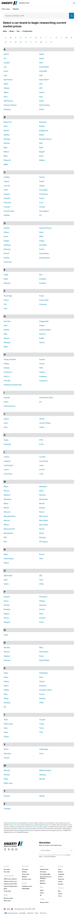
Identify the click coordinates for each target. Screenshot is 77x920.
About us (60, 871)
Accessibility (22, 913)
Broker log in (7, 900)
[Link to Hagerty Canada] (8, 909)
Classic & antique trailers (10, 886)
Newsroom (61, 879)
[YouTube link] (16, 849)
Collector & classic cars (10, 881)
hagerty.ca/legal (25, 828)
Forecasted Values (37, 826)
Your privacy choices (12, 913)
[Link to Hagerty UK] (12, 909)
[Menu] (74, 3)
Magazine (24, 876)
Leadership (61, 874)
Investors (60, 884)
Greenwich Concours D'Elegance (45, 877)
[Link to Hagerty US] (5, 909)
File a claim (7, 871)
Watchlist (16, 9)
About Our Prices (15, 825)
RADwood (42, 883)
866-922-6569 (25, 888)
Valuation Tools (24, 3)
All (40, 895)
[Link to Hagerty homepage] (13, 844)
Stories (42, 892)
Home (59, 869)
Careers (60, 876)
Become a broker (8, 898)
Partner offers (25, 874)
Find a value (6, 9)
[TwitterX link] (9, 849)
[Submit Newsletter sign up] (70, 850)
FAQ (59, 891)
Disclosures (30, 913)
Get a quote (7, 869)
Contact (60, 881)
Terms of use (43, 913)
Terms (60, 896)
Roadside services (27, 886)
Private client (7, 891)
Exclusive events (26, 879)
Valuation (24, 871)
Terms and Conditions (50, 856)
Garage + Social (44, 902)
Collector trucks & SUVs (10, 883)
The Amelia (43, 871)
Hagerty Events (44, 869)
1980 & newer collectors (10, 879)
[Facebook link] (5, 849)
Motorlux (42, 880)
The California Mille (45, 874)
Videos (42, 890)
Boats (5, 888)
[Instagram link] (12, 849)
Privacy (60, 893)
